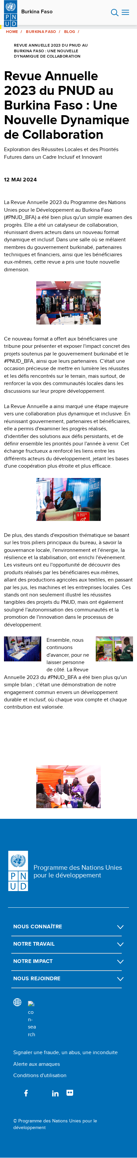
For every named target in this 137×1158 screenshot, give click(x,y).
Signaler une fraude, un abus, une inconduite (65, 1052)
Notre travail (34, 944)
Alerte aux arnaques (36, 1064)
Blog (69, 31)
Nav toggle (125, 12)
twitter (40, 1093)
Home (12, 31)
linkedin (55, 1093)
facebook (26, 1093)
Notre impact (33, 961)
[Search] (32, 1019)
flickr (70, 1093)
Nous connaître (37, 926)
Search (115, 12)
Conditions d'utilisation (40, 1075)
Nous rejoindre (37, 978)
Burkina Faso (37, 11)
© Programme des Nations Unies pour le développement (55, 1124)
